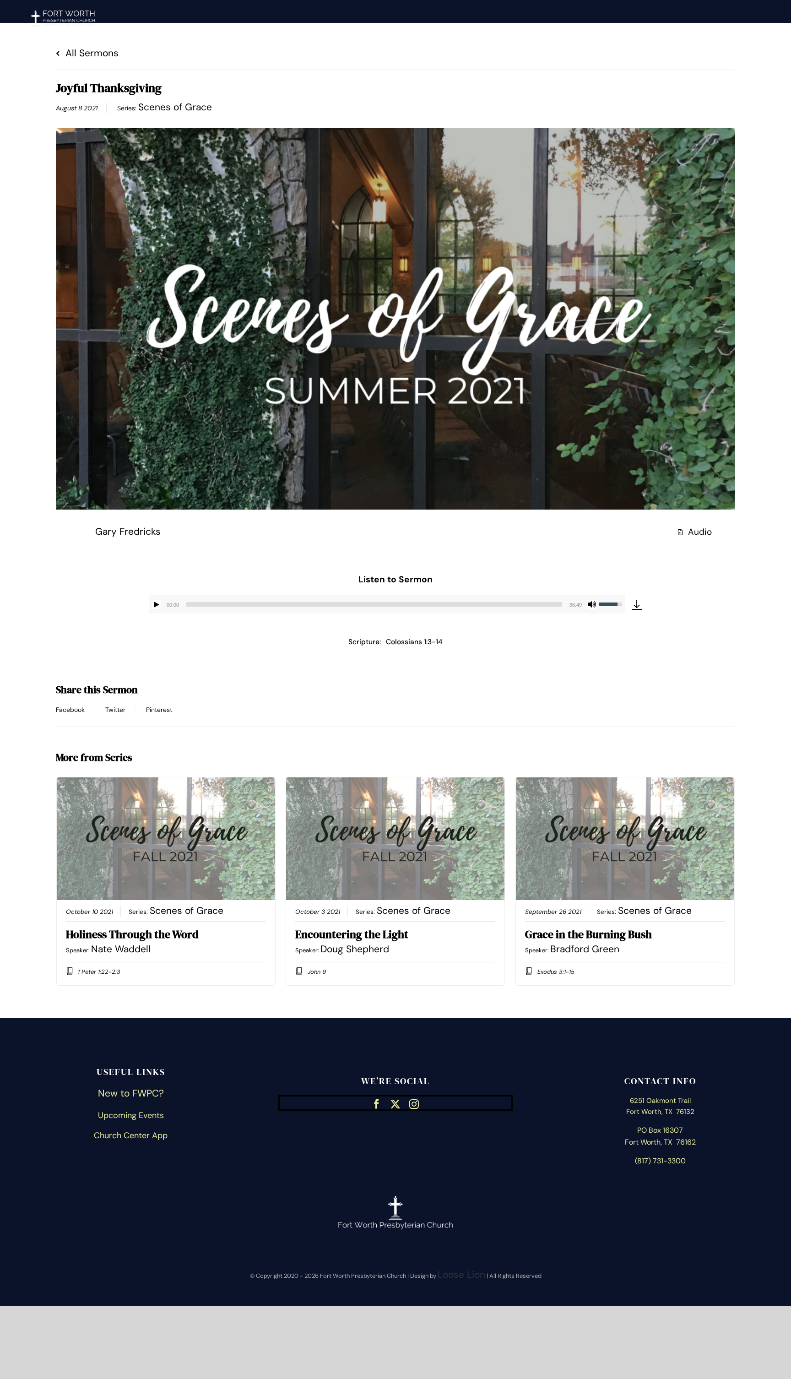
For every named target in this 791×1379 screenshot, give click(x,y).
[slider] (374, 604)
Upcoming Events (131, 1115)
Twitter (115, 709)
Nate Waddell (121, 949)
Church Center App (131, 1135)
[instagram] (414, 1103)
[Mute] (591, 604)
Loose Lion (461, 1274)
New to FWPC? (131, 1093)
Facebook (70, 709)
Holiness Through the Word (132, 934)
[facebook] (376, 1103)
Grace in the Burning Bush (588, 934)
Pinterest (159, 709)
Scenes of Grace (175, 107)
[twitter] (395, 1103)
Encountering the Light (351, 934)
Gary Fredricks (128, 531)
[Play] (156, 604)
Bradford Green (584, 949)
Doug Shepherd (354, 949)
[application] (387, 604)
